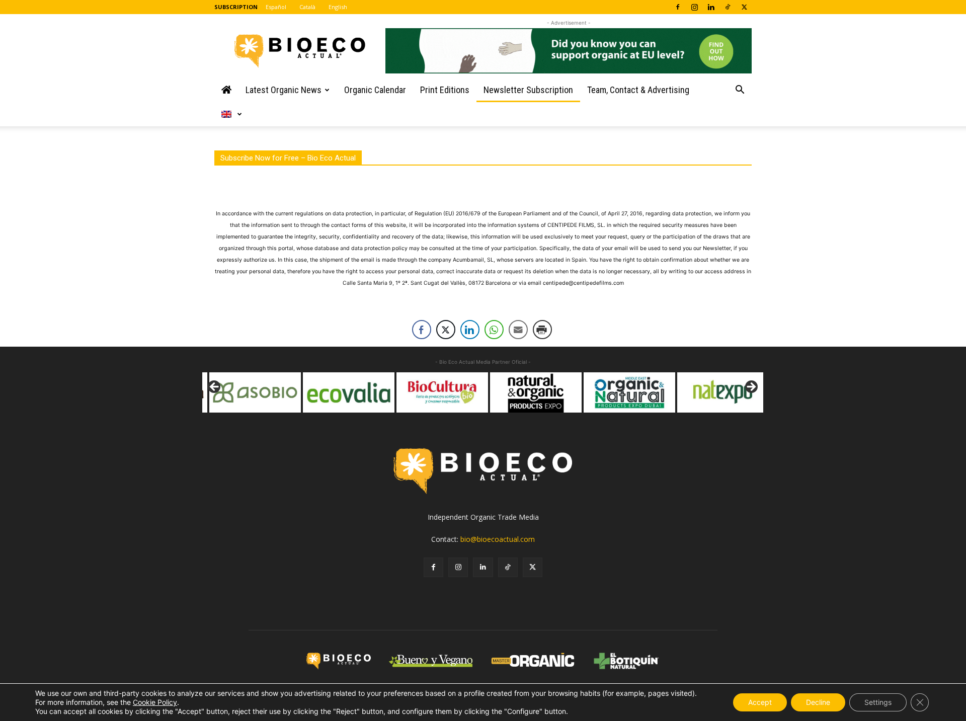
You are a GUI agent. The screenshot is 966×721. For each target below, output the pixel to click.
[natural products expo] (529, 392)
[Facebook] (677, 7)
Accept (760, 702)
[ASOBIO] (248, 392)
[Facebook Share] (421, 329)
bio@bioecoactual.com (497, 539)
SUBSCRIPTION (236, 7)
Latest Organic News (283, 90)
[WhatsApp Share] (494, 329)
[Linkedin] (710, 7)
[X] (744, 7)
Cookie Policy (155, 702)
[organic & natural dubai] (623, 392)
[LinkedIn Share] (469, 329)
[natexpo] (716, 392)
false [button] (214, 387)
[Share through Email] (518, 329)
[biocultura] (435, 392)
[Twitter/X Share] (445, 329)
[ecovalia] (342, 392)
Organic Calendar (375, 90)
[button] (740, 91)
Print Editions (444, 90)
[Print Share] (542, 329)
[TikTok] (727, 7)
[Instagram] (694, 7)
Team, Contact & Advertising (638, 90)
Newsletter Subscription (528, 90)
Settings (878, 702)
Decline (818, 702)
